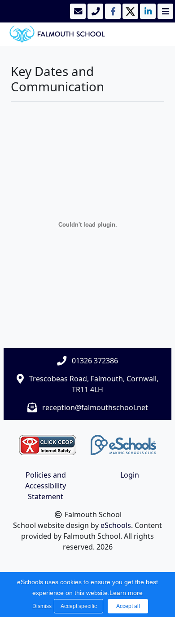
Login (129, 475)
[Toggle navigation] (164, 11)
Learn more (126, 592)
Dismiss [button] (40, 606)
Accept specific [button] (79, 606)
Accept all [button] (128, 606)
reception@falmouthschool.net (95, 407)
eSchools (116, 525)
